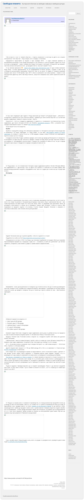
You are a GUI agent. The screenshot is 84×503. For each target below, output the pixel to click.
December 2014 (72, 376)
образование (71, 111)
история (70, 102)
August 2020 (71, 307)
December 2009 (72, 443)
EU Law (72, 147)
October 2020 (71, 304)
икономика (71, 99)
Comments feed (72, 456)
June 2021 (70, 293)
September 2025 (72, 217)
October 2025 (71, 216)
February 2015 (71, 373)
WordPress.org (71, 458)
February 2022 (71, 281)
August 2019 (71, 325)
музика (70, 108)
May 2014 (70, 384)
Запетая (79, 162)
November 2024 (72, 232)
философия (71, 125)
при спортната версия (34, 124)
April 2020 (70, 313)
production (32, 485)
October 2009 (71, 444)
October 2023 (71, 251)
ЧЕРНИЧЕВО (71, 49)
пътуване (48, 8)
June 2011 (70, 431)
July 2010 (70, 437)
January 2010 (71, 441)
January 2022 (71, 282)
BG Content (75, 138)
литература (71, 105)
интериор (51, 485)
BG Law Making (74, 140)
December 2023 (72, 248)
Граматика (71, 161)
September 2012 (72, 410)
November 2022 (72, 268)
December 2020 (72, 301)
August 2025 (71, 219)
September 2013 (72, 394)
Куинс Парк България (73, 42)
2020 (69, 138)
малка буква (76, 185)
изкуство (7, 8)
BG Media (72, 141)
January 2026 (71, 212)
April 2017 (70, 360)
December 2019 (72, 319)
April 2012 (70, 418)
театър (70, 122)
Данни (77, 161)
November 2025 (72, 215)
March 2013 (71, 403)
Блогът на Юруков (72, 38)
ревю (60, 486)
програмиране (71, 115)
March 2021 (71, 297)
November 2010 (72, 435)
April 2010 (70, 440)
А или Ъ (77, 153)
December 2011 (72, 424)
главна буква (72, 184)
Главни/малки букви (74, 159)
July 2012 (70, 413)
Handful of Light (72, 29)
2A (69, 24)
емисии (46, 485)
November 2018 (72, 338)
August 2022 (71, 272)
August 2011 (71, 428)
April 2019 (70, 331)
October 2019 (71, 322)
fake (77, 147)
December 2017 (72, 354)
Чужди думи (73, 182)
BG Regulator (72, 143)
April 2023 (70, 260)
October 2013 (71, 393)
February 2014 (71, 387)
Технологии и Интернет (74, 178)
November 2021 (72, 285)
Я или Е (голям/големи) (74, 183)
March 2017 (71, 362)
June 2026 (70, 204)
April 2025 (70, 225)
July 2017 (70, 357)
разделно (72, 190)
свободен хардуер (72, 120)
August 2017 (71, 356)
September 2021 (72, 288)
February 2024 (71, 245)
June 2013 (70, 399)
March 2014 (71, 385)
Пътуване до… (71, 48)
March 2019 (71, 332)
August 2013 (71, 396)
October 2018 (71, 340)
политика (70, 114)
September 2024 (72, 235)
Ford (21, 485)
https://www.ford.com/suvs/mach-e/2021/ (34, 238)
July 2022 (70, 273)
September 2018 (72, 341)
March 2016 (71, 365)
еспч (77, 184)
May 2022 (70, 276)
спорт (69, 121)
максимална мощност (44, 123)
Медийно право (72, 43)
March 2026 (71, 209)
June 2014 (70, 382)
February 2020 (71, 316)
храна (69, 128)
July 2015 (70, 372)
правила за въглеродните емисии (41, 406)
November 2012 (72, 407)
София (70, 177)
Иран (73, 163)
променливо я (71, 188)
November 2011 (72, 425)
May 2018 (70, 347)
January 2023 (71, 265)
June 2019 (70, 328)
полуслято (73, 187)
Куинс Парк (71, 164)
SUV (43, 485)
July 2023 (70, 256)
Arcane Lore (71, 26)
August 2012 (71, 412)
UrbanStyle (71, 32)
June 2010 (70, 438)
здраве (32, 8)
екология (70, 92)
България (72, 155)
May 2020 (70, 312)
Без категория (72, 154)
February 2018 (71, 351)
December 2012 (72, 406)
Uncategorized (72, 151)
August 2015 (71, 371)
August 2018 (71, 343)
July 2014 (70, 381)
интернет (70, 100)
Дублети (70, 162)
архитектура (71, 89)
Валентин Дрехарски (73, 157)
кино (69, 103)
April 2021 (70, 295)
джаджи (70, 90)
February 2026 (71, 210)
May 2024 (70, 241)
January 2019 (71, 335)
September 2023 (72, 253)
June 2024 (70, 239)
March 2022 (71, 279)
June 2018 (70, 346)
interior (24, 485)
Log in (69, 453)
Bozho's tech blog (72, 27)
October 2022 (71, 269)
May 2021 (70, 294)
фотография (71, 127)
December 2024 (72, 231)
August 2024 (71, 237)
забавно (56, 8)
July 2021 (70, 291)
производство (55, 486)
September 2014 (72, 378)
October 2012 (71, 409)
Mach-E (27, 485)
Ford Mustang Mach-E (17, 18)
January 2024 (71, 247)
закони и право (72, 95)
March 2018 (71, 350)
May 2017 (70, 359)
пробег (55, 485)
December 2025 (72, 213)
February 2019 (71, 334)
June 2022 (70, 275)
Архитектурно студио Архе (74, 33)
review (40, 485)
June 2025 (70, 222)
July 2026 (70, 203)
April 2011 (70, 434)
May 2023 (70, 259)
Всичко (71, 158)
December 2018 (72, 337)
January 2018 (71, 353)
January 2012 (71, 422)
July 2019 (70, 326)
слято (71, 192)
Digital (71, 145)
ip (78, 147)
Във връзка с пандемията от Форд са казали (19, 357)
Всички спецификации (10, 349)
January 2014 (71, 388)
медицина (70, 106)
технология (23, 8)
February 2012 (71, 421)
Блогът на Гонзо (72, 36)
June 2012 (70, 415)
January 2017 (71, 363)
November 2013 (72, 391)
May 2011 (70, 432)
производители (61, 485)
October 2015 (71, 368)
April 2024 (70, 242)
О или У (78, 165)
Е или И (75, 162)
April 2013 (70, 401)
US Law (71, 153)
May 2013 (70, 400)
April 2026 (70, 207)
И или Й (70, 163)
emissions (16, 485)
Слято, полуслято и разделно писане (74, 172)
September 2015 (72, 369)
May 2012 (70, 416)
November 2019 (72, 320)
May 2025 (70, 223)
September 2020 (72, 306)
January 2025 (71, 229)
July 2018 (70, 344)
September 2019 (72, 323)
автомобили (62, 483)
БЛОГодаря (71, 35)
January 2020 (71, 318)
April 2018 (70, 348)
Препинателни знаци (73, 168)
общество (40, 8)
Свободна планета (11, 3)
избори (70, 185)
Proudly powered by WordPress (10, 496)
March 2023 (71, 262)
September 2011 (72, 426)
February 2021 (71, 298)
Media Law (74, 149)
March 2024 (71, 244)
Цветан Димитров (72, 180)
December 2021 (72, 284)
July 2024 (70, 238)
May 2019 (70, 329)
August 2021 (71, 290)
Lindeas (70, 30)
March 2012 (71, 419)
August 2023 (71, 254)
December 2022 (72, 266)
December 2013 (72, 390)
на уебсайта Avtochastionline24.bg (17, 442)
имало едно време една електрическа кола (36, 68)
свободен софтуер (72, 118)
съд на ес (77, 192)
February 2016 (71, 366)
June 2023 (70, 257)
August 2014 (71, 379)
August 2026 (71, 201)
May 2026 (70, 206)
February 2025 (71, 228)
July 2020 (70, 309)
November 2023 (72, 250)
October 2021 (71, 287)
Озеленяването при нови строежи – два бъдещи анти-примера (74, 77)
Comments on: (71, 23)
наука (15, 8)
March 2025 (71, 226)
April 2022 (70, 278)
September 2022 (72, 270)
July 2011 (70, 429)
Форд (63, 486)
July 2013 (70, 397)
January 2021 (71, 300)
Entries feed (71, 455)
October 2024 (71, 234)
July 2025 (70, 220)
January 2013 (71, 404)
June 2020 (70, 310)
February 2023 (71, 263)
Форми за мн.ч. (71, 179)
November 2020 (72, 303)
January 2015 (71, 375)
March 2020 (71, 315)
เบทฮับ (69, 51)
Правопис (74, 166)
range (37, 485)
